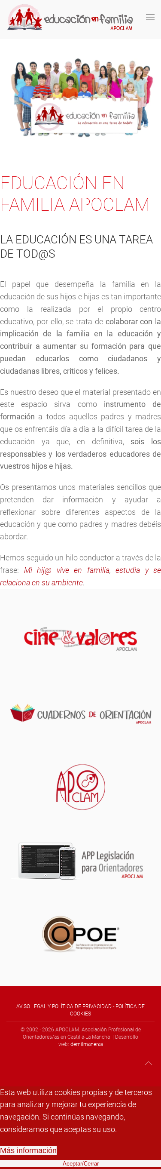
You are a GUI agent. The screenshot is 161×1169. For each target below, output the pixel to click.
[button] (150, 17)
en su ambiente (57, 582)
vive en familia (83, 570)
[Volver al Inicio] (70, 17)
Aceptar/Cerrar (81, 1163)
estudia (127, 570)
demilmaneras (86, 1044)
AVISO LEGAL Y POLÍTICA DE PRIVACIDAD (64, 1006)
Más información (28, 1150)
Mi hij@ (38, 570)
